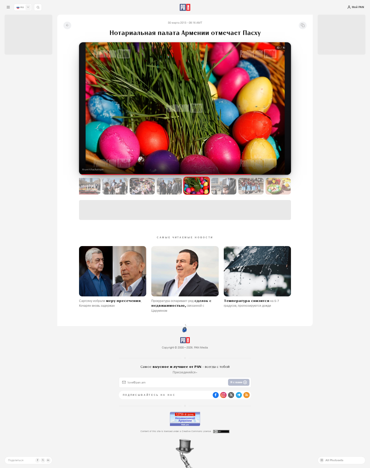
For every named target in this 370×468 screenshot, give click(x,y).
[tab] (232, 126)
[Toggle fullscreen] (88, 50)
